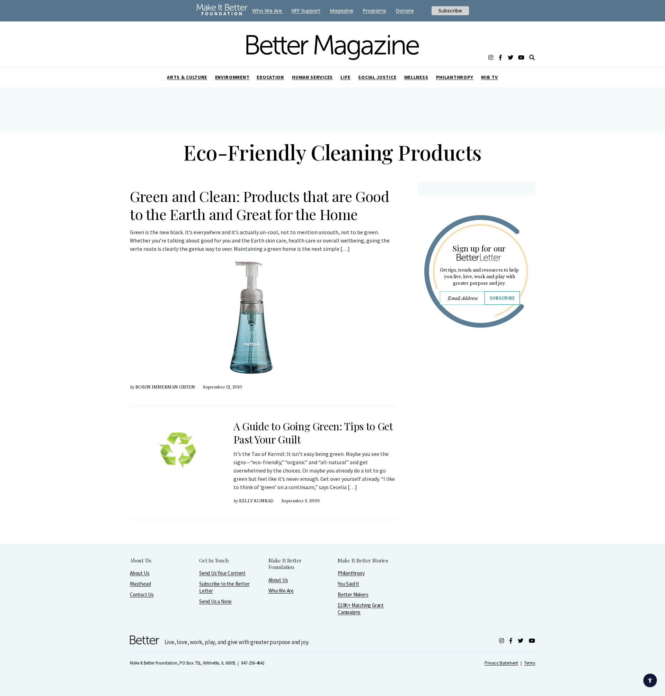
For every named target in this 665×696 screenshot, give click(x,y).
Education (270, 77)
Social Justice (377, 77)
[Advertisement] (476, 393)
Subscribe (502, 298)
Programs (374, 10)
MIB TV (489, 77)
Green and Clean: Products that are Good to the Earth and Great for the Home (259, 205)
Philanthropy (454, 77)
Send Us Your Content (222, 573)
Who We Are (281, 590)
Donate (405, 10)
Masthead (140, 583)
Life (345, 77)
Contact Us (142, 594)
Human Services (312, 77)
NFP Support (306, 10)
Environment (232, 77)
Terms (529, 663)
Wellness (416, 77)
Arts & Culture (187, 77)
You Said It (348, 583)
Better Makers (353, 594)
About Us (139, 573)
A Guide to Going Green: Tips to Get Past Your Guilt (313, 432)
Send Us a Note (215, 601)
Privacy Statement (501, 663)
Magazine (341, 10)
